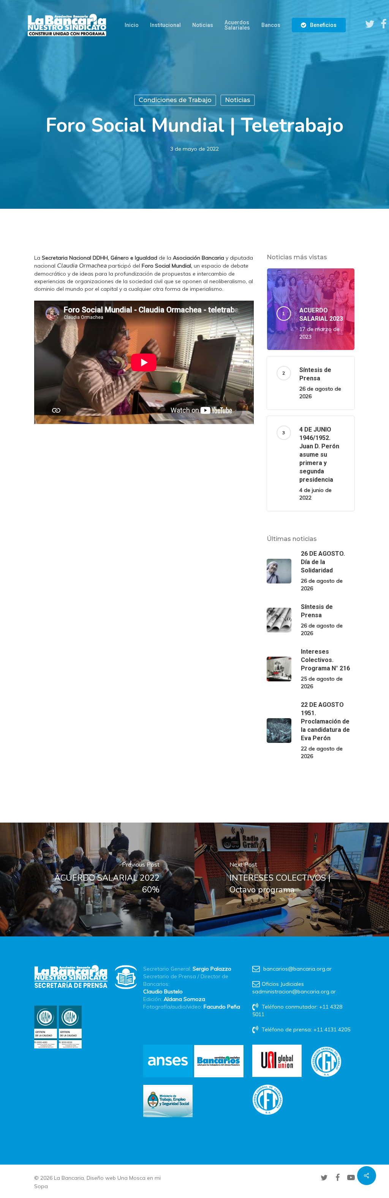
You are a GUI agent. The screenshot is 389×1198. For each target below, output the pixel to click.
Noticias (237, 100)
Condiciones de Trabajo (175, 100)
